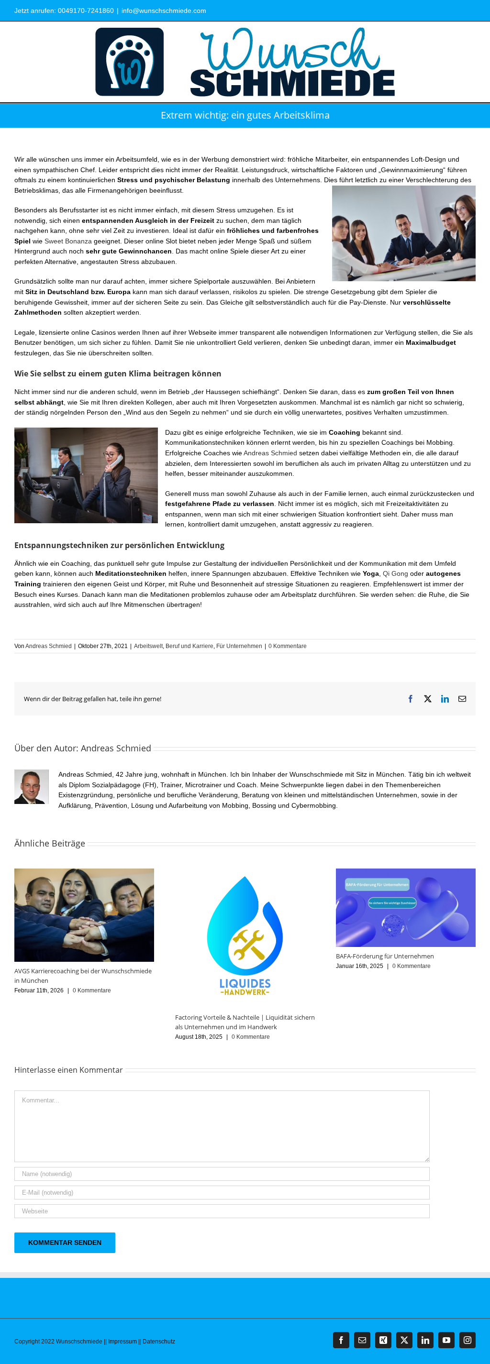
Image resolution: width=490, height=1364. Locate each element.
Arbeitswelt (148, 646)
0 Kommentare (287, 646)
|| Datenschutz (156, 1341)
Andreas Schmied (270, 453)
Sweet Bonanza (68, 241)
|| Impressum (120, 1341)
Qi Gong (395, 573)
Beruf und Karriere (189, 646)
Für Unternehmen (239, 646)
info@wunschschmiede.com (164, 10)
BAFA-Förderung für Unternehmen (385, 956)
